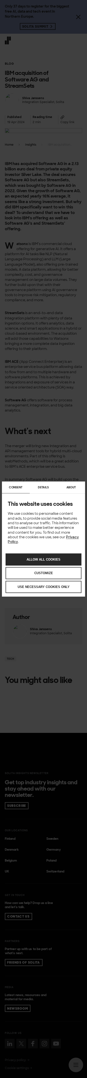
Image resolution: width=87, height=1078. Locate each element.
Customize (43, 573)
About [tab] (71, 487)
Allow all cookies (43, 559)
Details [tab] (43, 487)
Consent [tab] (15, 487)
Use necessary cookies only (44, 586)
